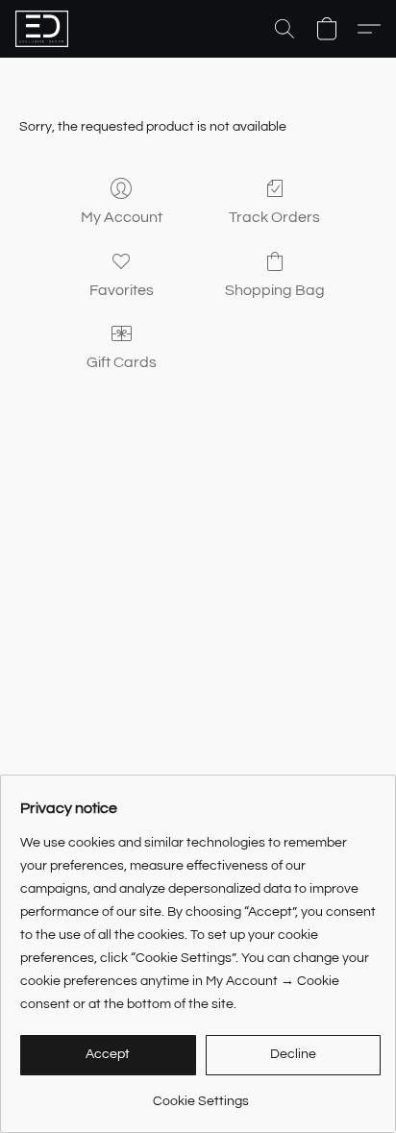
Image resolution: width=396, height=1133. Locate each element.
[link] (200, 1094)
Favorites (121, 290)
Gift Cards (122, 362)
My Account (121, 217)
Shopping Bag (275, 290)
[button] (43, 29)
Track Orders (274, 217)
